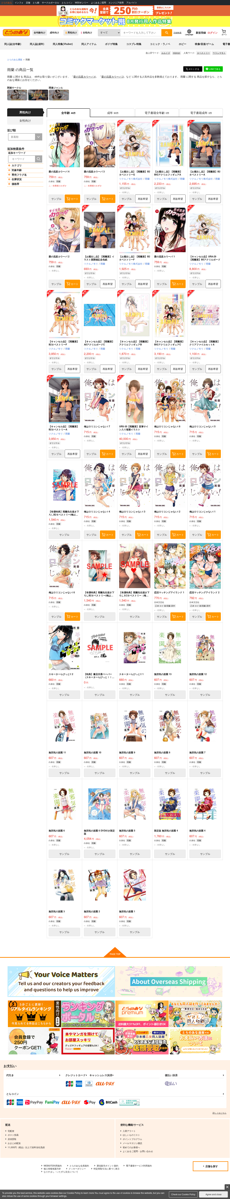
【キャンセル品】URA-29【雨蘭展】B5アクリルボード (204, 258)
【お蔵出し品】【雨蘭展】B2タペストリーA (204, 173)
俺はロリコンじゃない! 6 (62, 592)
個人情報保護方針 (52, 1168)
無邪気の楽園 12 (198, 674)
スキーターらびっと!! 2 (61, 674)
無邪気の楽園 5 (127, 830)
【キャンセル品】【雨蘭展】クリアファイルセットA (204, 343)
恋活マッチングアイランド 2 (204, 592)
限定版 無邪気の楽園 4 (166, 830)
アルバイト (131, 2)
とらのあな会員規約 (79, 1165)
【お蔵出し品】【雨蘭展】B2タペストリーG (134, 173)
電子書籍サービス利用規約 (139, 1165)
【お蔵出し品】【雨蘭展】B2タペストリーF (134, 258)
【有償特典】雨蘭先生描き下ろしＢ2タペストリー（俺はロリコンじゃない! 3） (134, 595)
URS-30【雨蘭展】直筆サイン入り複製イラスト (133, 428)
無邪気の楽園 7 (197, 752)
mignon (176, 52)
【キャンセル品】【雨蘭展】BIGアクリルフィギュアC (169, 343)
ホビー (182, 44)
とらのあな (6, 2)
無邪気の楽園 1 (127, 911)
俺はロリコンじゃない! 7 (97, 426)
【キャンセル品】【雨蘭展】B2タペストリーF (64, 343)
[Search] (38, 159)
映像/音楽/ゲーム (204, 44)
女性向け (87, 32)
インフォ (19, 2)
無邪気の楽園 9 (127, 752)
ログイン (213, 32)
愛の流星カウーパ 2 (59, 256)
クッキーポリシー (77, 1168)
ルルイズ (165, 52)
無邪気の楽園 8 (162, 752)
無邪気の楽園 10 (92, 752)
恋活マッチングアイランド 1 (169, 592)
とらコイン (67, 2)
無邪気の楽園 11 (57, 752)
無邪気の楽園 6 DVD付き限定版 (99, 832)
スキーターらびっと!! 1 (131, 674)
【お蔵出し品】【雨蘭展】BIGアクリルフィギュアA (168, 173)
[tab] (112, 112)
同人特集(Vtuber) (63, 44)
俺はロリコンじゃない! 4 (97, 511)
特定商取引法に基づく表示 (106, 1168)
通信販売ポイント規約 (107, 1165)
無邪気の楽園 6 (57, 830)
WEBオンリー (81, 2)
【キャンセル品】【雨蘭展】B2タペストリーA (64, 428)
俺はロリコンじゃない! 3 (132, 511)
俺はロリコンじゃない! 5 (202, 426)
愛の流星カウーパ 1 (164, 256)
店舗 (28, 2)
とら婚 (36, 2)
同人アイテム (88, 44)
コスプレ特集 (133, 44)
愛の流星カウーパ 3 (112, 76)
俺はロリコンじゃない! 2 (167, 511)
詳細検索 (177, 32)
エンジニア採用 (116, 2)
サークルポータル (50, 2)
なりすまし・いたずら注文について (61, 1171)
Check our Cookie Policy (183, 1194)
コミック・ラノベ (160, 44)
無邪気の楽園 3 (57, 911)
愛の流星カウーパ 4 (84, 76)
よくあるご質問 (98, 2)
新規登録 (201, 32)
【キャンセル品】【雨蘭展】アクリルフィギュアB (134, 343)
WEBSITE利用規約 (53, 1165)
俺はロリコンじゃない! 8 (167, 426)
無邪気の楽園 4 (197, 830)
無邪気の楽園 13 (162, 674)
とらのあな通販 (14, 59)
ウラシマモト (219, 52)
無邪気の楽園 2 (92, 911)
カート (74, 198)
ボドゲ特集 (111, 44)
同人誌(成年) (37, 44)
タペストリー (203, 52)
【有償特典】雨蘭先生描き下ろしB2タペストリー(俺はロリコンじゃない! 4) (64, 514)
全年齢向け (39, 32)
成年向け (54, 32)
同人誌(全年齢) (12, 44)
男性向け (72, 32)
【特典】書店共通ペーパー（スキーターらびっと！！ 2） (98, 677)
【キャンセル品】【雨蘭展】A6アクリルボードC (99, 343)
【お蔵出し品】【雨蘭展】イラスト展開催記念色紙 (99, 258)
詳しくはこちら (219, 1112)
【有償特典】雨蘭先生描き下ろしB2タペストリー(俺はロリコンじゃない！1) (99, 595)
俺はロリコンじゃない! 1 (202, 511)
